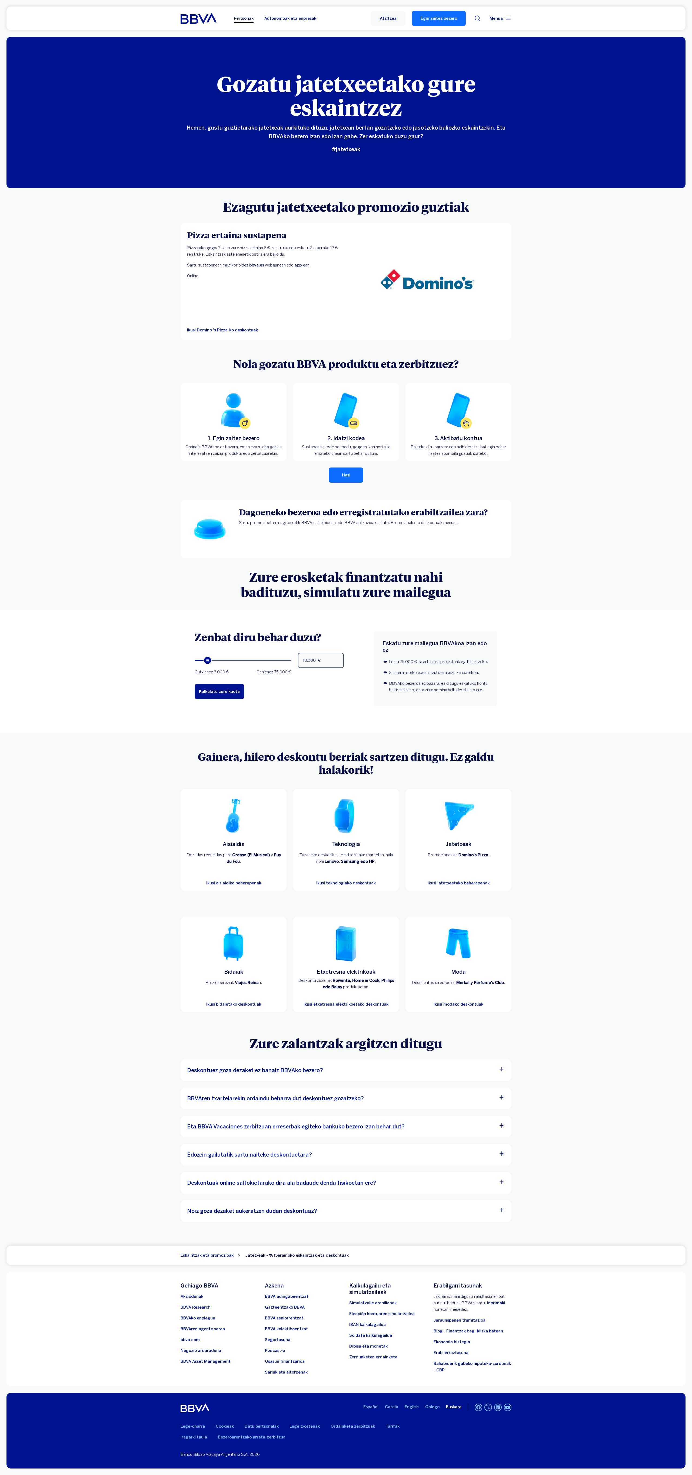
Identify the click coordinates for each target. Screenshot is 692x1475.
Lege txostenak (305, 1426)
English (412, 1406)
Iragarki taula (194, 1437)
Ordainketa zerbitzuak (353, 1426)
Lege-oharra (193, 1426)
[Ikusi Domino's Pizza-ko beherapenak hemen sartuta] (427, 281)
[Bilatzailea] (477, 18)
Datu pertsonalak (262, 1426)
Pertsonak (244, 18)
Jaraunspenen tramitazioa (459, 1320)
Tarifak (393, 1426)
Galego (432, 1406)
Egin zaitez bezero (439, 18)
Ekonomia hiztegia (452, 1341)
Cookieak (225, 1426)
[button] (388, 18)
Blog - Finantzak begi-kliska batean (468, 1331)
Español (370, 1406)
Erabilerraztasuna (451, 1352)
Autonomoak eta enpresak (290, 18)
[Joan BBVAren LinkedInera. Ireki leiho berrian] (498, 1407)
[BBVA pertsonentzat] (199, 18)
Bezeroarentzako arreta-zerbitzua (251, 1437)
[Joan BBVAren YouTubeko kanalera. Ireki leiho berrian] (507, 1407)
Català (391, 1406)
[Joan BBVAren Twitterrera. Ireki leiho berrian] (488, 1407)
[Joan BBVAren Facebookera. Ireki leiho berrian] (478, 1407)
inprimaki (496, 1302)
